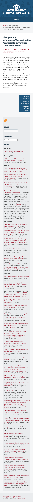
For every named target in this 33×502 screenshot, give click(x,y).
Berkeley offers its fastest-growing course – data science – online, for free (16, 324)
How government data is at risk (13, 427)
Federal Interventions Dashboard (13, 151)
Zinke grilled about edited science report (15, 314)
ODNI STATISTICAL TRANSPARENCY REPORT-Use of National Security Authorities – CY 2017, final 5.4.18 (16, 294)
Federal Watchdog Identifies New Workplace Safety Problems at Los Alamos (16, 458)
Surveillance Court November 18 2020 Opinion (15, 169)
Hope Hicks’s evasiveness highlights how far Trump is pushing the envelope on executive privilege (16, 420)
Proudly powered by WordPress (12, 497)
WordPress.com (20, 498)
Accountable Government (10, 51)
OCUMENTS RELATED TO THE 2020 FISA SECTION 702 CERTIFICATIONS (15, 184)
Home (5, 26)
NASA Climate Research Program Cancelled (16, 276)
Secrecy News (9, 390)
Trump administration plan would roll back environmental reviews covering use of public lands (16, 483)
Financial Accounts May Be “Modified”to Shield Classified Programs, (15, 225)
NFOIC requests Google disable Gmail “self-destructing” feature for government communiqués (16, 301)
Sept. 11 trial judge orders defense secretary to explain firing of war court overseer (15, 434)
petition (18, 205)
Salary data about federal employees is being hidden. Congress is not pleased (15, 376)
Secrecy (11, 53)
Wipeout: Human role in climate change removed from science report (14, 318)
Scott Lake (15, 477)
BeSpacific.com (13, 327)
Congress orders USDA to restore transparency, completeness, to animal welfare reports (15, 343)
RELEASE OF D (8, 183)
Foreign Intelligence (9, 168)
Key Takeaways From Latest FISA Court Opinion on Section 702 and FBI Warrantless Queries (15, 176)
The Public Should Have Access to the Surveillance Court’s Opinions (14, 191)
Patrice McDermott (20, 49)
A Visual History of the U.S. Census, (14, 264)
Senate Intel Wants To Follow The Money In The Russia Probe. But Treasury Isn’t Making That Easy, (16, 232)
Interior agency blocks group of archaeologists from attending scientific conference (15, 284)
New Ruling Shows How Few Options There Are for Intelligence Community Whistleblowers (16, 383)
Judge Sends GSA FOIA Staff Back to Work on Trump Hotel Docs (16, 306)
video (21, 82)
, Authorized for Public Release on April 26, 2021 (16, 171)
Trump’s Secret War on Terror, (12, 249)
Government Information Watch (16, 11)
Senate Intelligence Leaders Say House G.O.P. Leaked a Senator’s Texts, (15, 411)
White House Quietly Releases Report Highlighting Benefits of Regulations (14, 450)
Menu (16, 19)
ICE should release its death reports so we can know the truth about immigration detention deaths (25, 103)
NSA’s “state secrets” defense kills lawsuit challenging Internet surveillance (15, 159)
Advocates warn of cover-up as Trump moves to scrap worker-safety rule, (15, 257)
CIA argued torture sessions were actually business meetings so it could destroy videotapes (16, 351)
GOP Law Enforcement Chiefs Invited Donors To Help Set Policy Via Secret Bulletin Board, (14, 467)
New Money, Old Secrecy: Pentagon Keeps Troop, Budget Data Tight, (16, 268)
